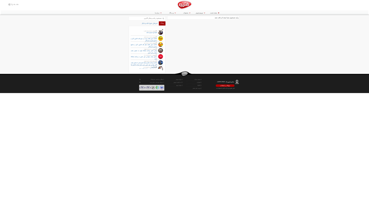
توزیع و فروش (199, 13)
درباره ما (157, 13)
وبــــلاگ (171, 13)
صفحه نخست (213, 13)
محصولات (185, 13)
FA (14, 4)
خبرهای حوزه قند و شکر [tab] (150, 23)
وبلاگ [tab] (162, 23)
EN (17, 4)
